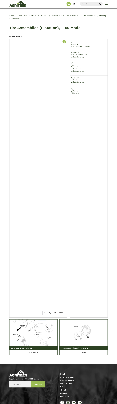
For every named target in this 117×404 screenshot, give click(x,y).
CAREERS (64, 387)
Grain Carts (22, 15)
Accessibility (66, 396)
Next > (83, 353)
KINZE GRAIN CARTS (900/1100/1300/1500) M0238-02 (55, 15)
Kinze (11, 15)
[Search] (100, 4)
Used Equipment (67, 380)
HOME (62, 374)
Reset (61, 313)
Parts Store (66, 384)
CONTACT (64, 393)
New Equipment (67, 377)
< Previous (33, 353)
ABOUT (63, 390)
